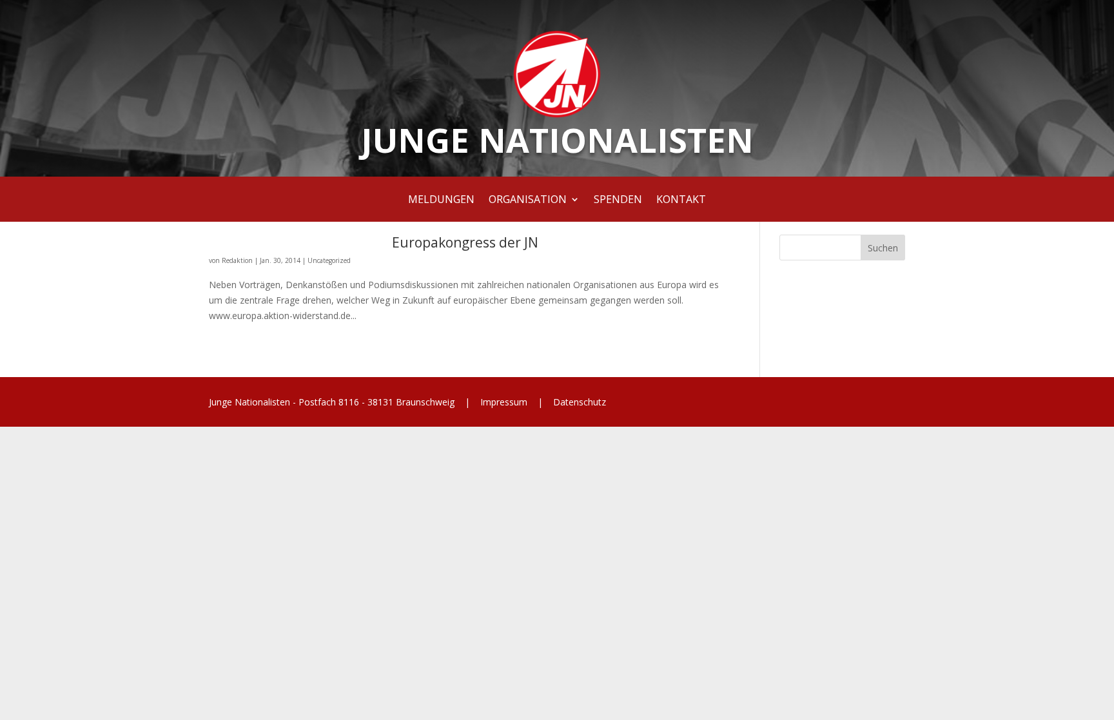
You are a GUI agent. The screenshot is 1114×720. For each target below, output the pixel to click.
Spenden (618, 200)
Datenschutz (578, 402)
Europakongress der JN (465, 242)
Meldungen (441, 200)
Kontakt (681, 200)
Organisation (528, 200)
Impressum (503, 402)
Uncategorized (329, 260)
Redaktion (237, 260)
